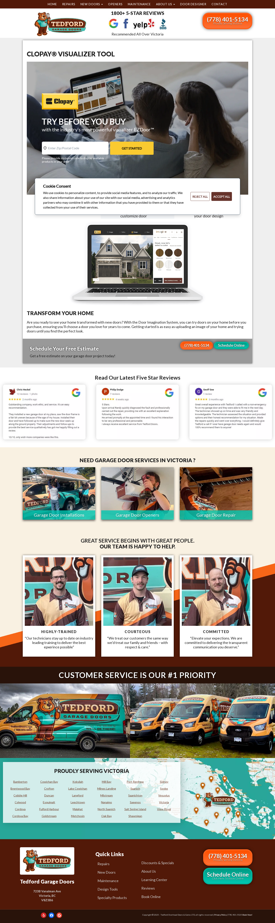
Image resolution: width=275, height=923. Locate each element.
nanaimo (106, 802)
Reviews (148, 888)
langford (77, 795)
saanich (135, 788)
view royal (164, 809)
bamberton (20, 781)
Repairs (68, 4)
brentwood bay (20, 788)
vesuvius (164, 795)
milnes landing (106, 788)
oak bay (106, 816)
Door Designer (193, 4)
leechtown (78, 802)
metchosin (78, 816)
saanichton (135, 795)
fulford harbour (49, 809)
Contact (219, 4)
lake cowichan (77, 788)
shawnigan (135, 816)
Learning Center (154, 879)
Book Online (151, 896)
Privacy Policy (220, 915)
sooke (164, 788)
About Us (164, 4)
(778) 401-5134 (227, 20)
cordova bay (20, 816)
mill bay (106, 781)
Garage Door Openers (137, 515)
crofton (49, 788)
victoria (164, 802)
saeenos (135, 802)
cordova (20, 809)
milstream (106, 795)
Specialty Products (112, 897)
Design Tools (107, 889)
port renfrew (135, 781)
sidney (164, 781)
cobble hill (20, 795)
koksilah (77, 781)
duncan (49, 795)
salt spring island (135, 809)
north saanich (106, 809)
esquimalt (49, 802)
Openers (115, 4)
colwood (20, 802)
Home (52, 4)
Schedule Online (231, 345)
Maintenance (139, 4)
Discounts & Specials (157, 863)
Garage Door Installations (59, 515)
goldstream (49, 816)
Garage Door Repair (216, 515)
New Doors (91, 4)
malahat (78, 809)
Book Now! (247, 915)
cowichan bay (49, 781)
